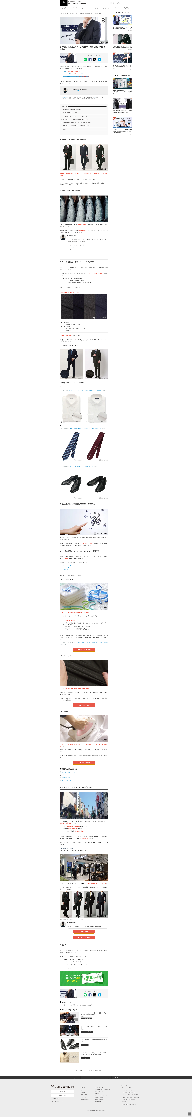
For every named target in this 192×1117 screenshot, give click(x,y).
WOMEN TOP (62, 1095)
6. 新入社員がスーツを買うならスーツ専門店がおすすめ (76, 126)
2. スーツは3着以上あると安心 (69, 113)
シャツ (62, 1005)
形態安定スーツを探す (84, 762)
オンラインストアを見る (84, 937)
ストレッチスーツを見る (68, 775)
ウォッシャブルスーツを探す (84, 649)
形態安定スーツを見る (67, 777)
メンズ (76, 1005)
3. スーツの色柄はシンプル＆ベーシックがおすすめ (75, 116)
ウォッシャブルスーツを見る (69, 772)
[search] (131, 3)
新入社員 (89, 1005)
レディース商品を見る (56, 1101)
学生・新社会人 (82, 1005)
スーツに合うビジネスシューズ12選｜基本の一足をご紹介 (81, 466)
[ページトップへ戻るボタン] (189, 1113)
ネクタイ (71, 1005)
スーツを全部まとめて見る (68, 780)
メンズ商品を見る (55, 1098)
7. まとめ (64, 129)
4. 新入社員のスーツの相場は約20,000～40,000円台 (75, 119)
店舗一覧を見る (84, 931)
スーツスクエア (65, 97)
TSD (95, 97)
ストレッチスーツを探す (84, 705)
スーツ (66, 1005)
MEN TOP (62, 1091)
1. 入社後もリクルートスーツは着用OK (71, 109)
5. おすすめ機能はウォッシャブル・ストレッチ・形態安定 (76, 122)
